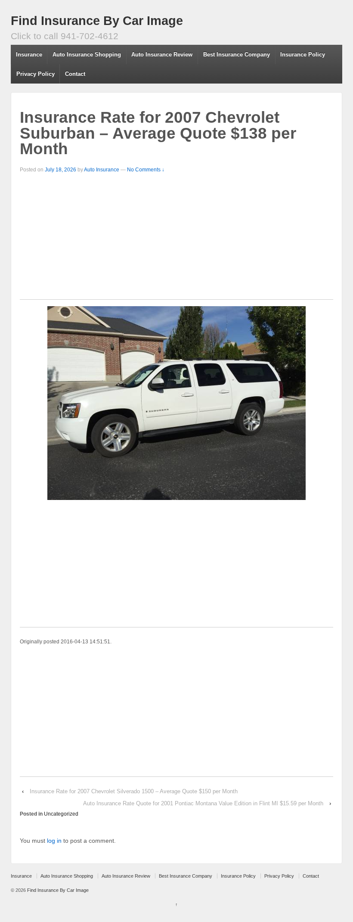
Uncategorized (61, 814)
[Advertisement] (176, 239)
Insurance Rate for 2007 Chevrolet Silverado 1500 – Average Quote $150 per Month (134, 791)
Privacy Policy (35, 74)
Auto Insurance (101, 170)
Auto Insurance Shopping (87, 54)
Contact (75, 74)
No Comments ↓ (145, 170)
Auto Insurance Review (161, 54)
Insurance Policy (302, 54)
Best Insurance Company (236, 54)
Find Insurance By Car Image (97, 21)
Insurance (29, 54)
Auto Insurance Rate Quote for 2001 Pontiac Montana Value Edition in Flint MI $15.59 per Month (203, 803)
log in (54, 840)
